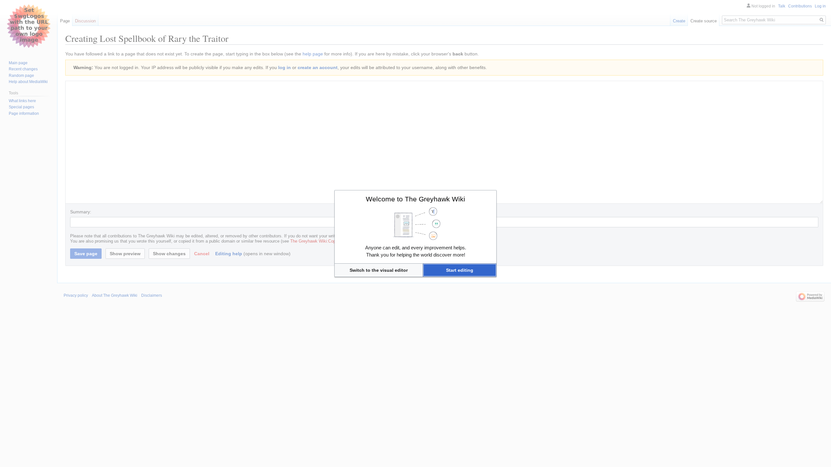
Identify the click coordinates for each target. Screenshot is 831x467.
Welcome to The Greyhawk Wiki (415, 199)
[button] (379, 270)
